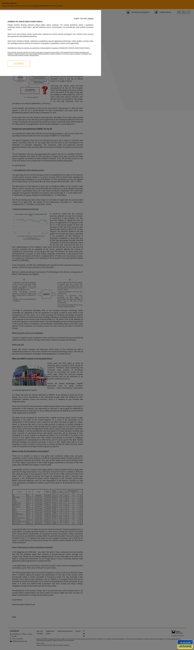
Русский (83, 18)
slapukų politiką (34, 55)
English (77, 18)
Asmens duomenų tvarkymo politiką (18, 55)
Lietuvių (90, 18)
